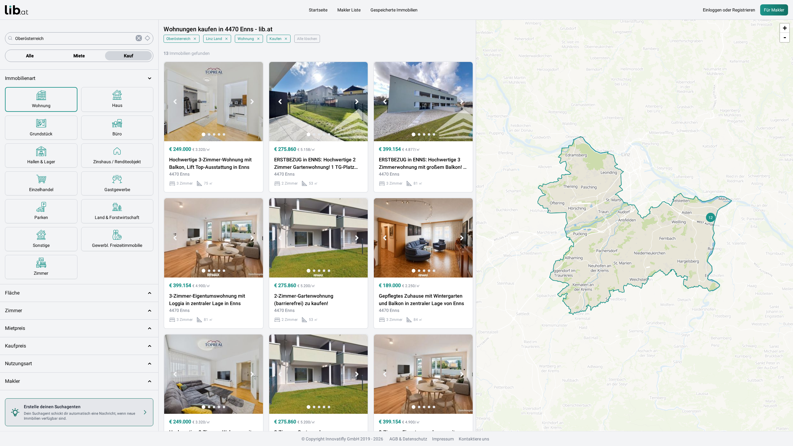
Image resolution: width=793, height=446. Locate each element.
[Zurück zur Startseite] (16, 10)
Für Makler (774, 9)
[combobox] (74, 38)
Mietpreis (15, 328)
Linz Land (214, 39)
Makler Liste (349, 9)
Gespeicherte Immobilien (394, 9)
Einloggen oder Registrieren (729, 9)
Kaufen (275, 39)
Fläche (12, 293)
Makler (12, 381)
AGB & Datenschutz (408, 438)
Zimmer (13, 310)
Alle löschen (307, 39)
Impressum (443, 438)
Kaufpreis (15, 346)
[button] (710, 217)
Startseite (318, 9)
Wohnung (246, 39)
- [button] (785, 37)
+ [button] (785, 28)
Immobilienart (20, 78)
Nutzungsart (18, 363)
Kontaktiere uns (474, 438)
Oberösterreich (178, 39)
